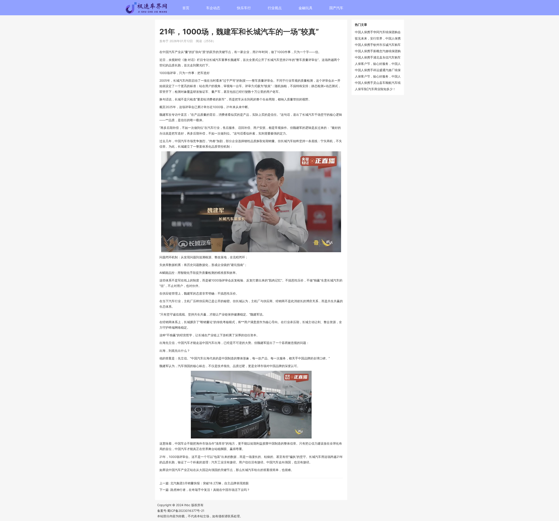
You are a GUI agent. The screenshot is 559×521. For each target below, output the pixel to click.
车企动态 (213, 8)
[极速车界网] (161, 9)
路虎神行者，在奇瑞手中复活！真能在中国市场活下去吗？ (210, 490)
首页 (185, 8)
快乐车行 (244, 8)
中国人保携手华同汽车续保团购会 (378, 32)
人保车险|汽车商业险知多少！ (375, 89)
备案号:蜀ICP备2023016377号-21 (180, 510)
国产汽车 (336, 8)
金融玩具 (305, 8)
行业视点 (275, 8)
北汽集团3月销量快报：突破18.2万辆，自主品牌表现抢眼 (209, 483)
